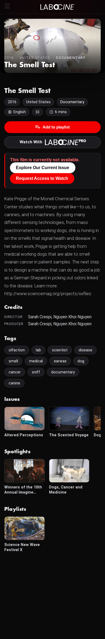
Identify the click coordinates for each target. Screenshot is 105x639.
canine (14, 383)
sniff (36, 372)
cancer (15, 372)
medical (36, 361)
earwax (60, 361)
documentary (63, 372)
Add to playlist (56, 127)
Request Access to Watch (42, 178)
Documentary (70, 58)
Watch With (31, 142)
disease (85, 350)
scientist (60, 350)
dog (81, 361)
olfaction (17, 350)
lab (38, 350)
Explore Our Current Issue (42, 167)
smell (13, 361)
